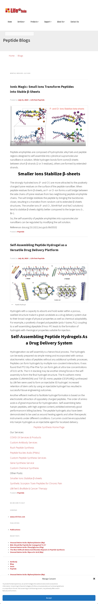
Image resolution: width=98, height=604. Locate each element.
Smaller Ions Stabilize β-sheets (26, 478)
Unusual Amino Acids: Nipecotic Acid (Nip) (26, 552)
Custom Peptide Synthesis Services (28, 457)
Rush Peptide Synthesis (22, 447)
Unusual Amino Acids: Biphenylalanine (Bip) (27, 543)
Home (10, 22)
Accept (49, 598)
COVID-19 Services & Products (25, 437)
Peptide (20, 232)
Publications (15, 530)
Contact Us (75, 22)
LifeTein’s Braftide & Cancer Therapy (28, 488)
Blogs (20, 55)
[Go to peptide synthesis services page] (49, 11)
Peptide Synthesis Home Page (49, 427)
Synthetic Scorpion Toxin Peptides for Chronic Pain (36, 483)
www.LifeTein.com (17, 517)
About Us (60, 22)
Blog (12, 564)
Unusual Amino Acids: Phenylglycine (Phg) (27, 547)
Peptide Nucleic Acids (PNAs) (25, 452)
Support (47, 22)
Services (20, 22)
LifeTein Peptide (37, 100)
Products (34, 22)
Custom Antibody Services (23, 442)
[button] (94, 578)
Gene (12, 566)
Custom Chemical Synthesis (24, 468)
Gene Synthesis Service (22, 462)
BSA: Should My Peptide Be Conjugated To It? (28, 545)
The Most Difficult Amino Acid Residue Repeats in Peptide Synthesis (37, 550)
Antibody (13, 562)
